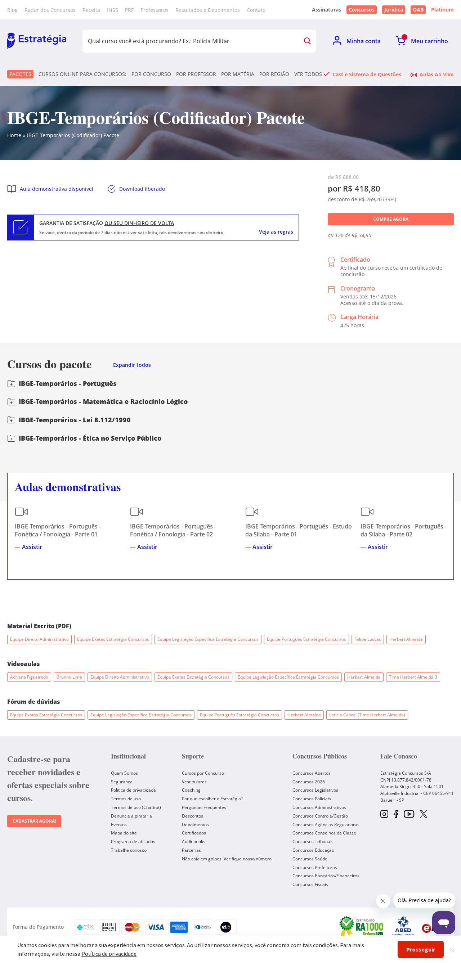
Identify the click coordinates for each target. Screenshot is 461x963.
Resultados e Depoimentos (207, 9)
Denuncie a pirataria (131, 816)
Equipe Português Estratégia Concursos (306, 639)
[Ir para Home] (36, 41)
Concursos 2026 (308, 782)
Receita (91, 9)
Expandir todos (132, 365)
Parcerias (191, 850)
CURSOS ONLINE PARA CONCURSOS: (82, 74)
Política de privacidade (133, 790)
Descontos (192, 816)
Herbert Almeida (406, 639)
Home (14, 135)
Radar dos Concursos (50, 9)
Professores (154, 9)
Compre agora (390, 219)
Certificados (194, 833)
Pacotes (20, 74)
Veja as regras (276, 232)
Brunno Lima (69, 677)
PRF (129, 9)
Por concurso (151, 74)
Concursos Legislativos (315, 790)
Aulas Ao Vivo (437, 74)
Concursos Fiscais (310, 884)
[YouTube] (409, 814)
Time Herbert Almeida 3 (413, 677)
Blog (12, 9)
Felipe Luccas (367, 639)
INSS (112, 9)
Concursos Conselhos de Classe (324, 833)
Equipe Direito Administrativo (39, 639)
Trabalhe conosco (129, 850)
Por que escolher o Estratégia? (212, 799)
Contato (256, 9)
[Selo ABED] (403, 927)
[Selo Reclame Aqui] (362, 927)
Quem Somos (124, 773)
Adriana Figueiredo (29, 677)
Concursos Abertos (311, 773)
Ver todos (308, 74)
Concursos (362, 9)
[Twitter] (424, 814)
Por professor (196, 74)
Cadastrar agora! (34, 821)
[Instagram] (384, 814)
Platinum (442, 10)
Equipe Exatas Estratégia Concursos (113, 639)
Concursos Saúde (309, 859)
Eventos (119, 825)
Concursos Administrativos (319, 807)
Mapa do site (124, 833)
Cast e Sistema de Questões (366, 74)
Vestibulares (194, 782)
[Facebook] (396, 814)
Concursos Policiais (311, 799)
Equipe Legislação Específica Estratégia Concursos (208, 639)
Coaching (191, 790)
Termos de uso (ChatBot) (136, 807)
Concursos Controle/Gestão (320, 816)
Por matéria (237, 74)
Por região (274, 74)
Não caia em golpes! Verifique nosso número (227, 859)
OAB (418, 9)
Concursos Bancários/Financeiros (325, 876)
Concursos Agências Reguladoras (325, 825)
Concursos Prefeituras (314, 867)
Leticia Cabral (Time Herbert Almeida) (367, 715)
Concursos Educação (313, 850)
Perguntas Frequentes (204, 807)
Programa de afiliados (133, 841)
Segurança (122, 782)
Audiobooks (193, 841)
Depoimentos (195, 825)
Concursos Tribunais (313, 841)
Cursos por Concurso (203, 773)
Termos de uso (126, 799)
